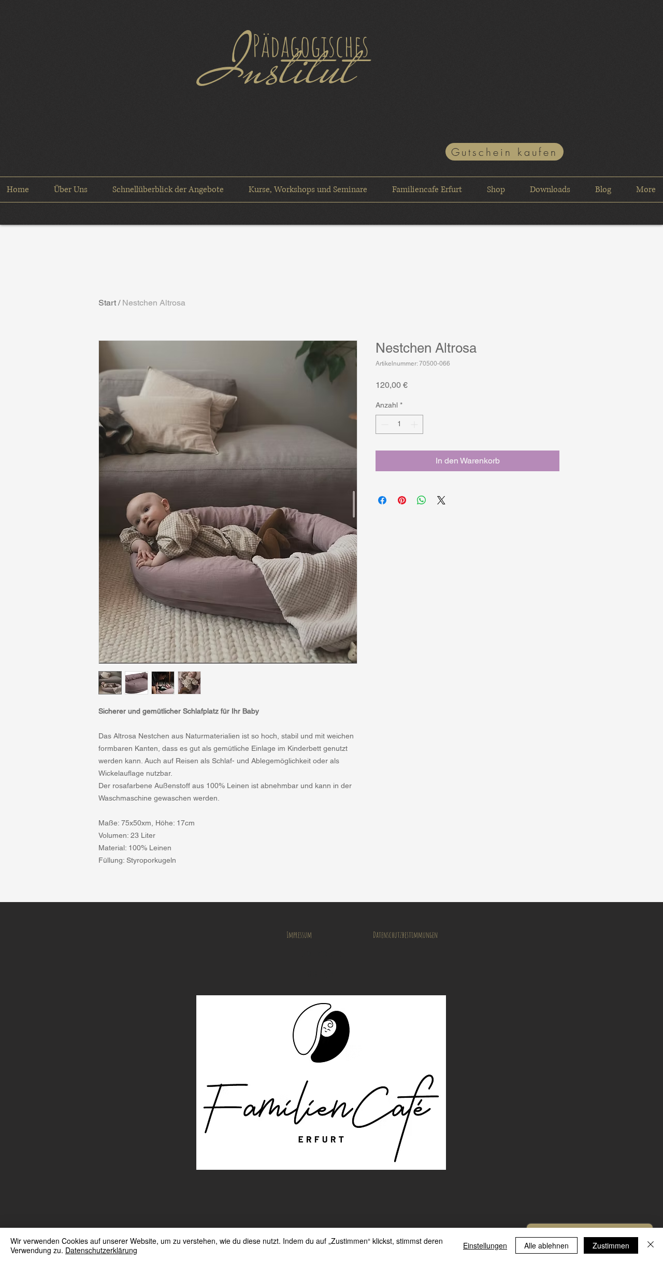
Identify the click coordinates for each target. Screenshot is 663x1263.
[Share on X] (441, 500)
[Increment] (415, 424)
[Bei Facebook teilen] (382, 500)
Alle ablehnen (546, 1245)
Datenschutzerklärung (101, 1250)
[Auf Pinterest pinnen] (402, 500)
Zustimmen (611, 1245)
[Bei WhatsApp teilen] (421, 500)
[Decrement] (383, 424)
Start (107, 303)
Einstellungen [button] (485, 1245)
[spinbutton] (399, 424)
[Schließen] (650, 1245)
